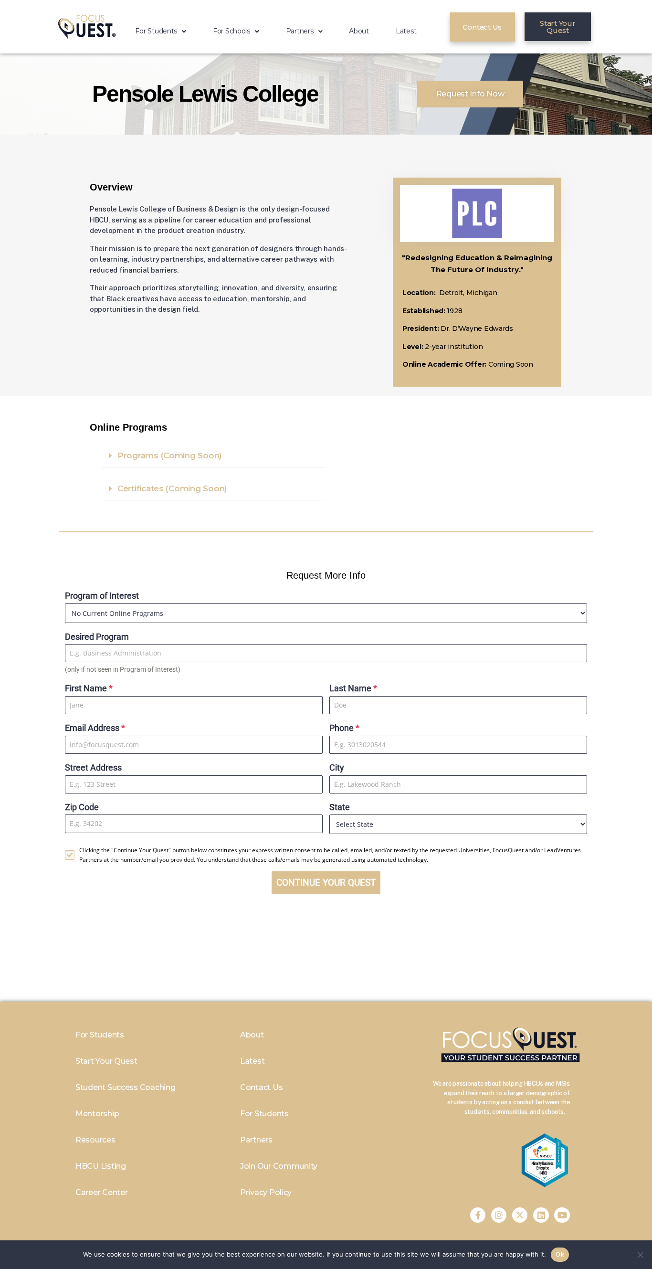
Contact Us (261, 1087)
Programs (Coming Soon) (169, 455)
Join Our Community (278, 1166)
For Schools (231, 31)
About (359, 31)
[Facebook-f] (477, 1215)
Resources (95, 1139)
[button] (161, 31)
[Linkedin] (540, 1215)
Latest (406, 31)
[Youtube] (561, 1215)
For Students (156, 31)
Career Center (101, 1192)
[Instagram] (498, 1215)
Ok (560, 1254)
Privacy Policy (266, 1192)
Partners (300, 31)
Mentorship (97, 1113)
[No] (640, 1254)
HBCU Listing (100, 1166)
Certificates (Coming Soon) (172, 488)
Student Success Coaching (125, 1087)
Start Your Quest (106, 1061)
